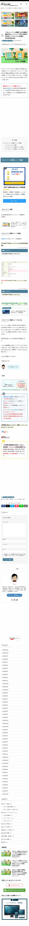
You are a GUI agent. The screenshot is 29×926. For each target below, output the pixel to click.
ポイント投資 (5, 499)
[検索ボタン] (21, 4)
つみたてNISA (7, 823)
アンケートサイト (8, 818)
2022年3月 (5, 784)
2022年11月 (5, 760)
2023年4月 (5, 745)
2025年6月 (5, 665)
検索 (17, 568)
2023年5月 (5, 741)
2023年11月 (5, 723)
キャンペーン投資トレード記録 (13, 143)
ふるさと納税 (7, 839)
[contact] (17, 600)
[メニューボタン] (26, 4)
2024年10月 (5, 689)
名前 (4, 539)
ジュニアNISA (7, 826)
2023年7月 (5, 735)
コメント (5, 522)
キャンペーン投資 (17, 499)
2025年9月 (5, 656)
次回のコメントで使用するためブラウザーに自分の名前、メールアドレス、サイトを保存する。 (15, 555)
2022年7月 (5, 772)
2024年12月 (5, 683)
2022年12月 (5, 757)
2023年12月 (5, 720)
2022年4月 (5, 781)
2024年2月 (5, 714)
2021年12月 (5, 794)
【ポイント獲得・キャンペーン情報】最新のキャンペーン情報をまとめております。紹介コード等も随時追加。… (18, 224)
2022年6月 (5, 775)
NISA (24, 499)
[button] (3, 506)
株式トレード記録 (8, 830)
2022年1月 (5, 791)
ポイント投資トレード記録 (8, 40)
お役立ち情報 (7, 833)
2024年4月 (5, 708)
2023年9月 (5, 729)
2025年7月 (5, 662)
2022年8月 (5, 769)
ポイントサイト (7, 820)
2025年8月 (5, 659)
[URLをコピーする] (26, 506)
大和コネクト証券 (8, 396)
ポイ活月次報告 (8, 815)
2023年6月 (5, 738)
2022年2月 (5, 788)
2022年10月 (5, 763)
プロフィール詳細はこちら (14, 595)
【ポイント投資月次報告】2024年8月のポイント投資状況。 (18, 312)
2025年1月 (5, 680)
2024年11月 (5, 686)
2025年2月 (5, 677)
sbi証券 (11, 499)
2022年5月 (5, 778)
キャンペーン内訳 (12, 145)
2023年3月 (5, 748)
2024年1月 (5, 717)
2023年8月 (5, 732)
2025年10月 (5, 653)
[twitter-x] (12, 600)
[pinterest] (14, 600)
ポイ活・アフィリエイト (10, 812)
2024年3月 (5, 711)
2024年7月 (5, 699)
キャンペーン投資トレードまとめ (16, 149)
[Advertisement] (14, 117)
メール (5, 544)
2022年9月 (5, 766)
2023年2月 (5, 751)
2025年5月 (5, 668)
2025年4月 (5, 671)
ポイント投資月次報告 (9, 806)
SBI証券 (9, 88)
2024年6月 (5, 702)
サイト (4, 549)
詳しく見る (14, 200)
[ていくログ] (9, 4)
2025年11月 (5, 650)
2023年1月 (5, 754)
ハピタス (15, 409)
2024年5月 (5, 705)
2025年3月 (5, 674)
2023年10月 (5, 726)
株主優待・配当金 (8, 836)
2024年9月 (5, 692)
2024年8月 (5, 696)
